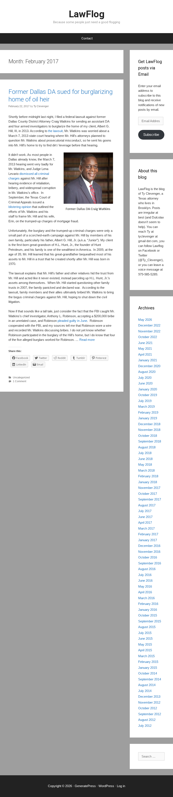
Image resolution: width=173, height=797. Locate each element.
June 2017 (145, 517)
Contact (87, 38)
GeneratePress (85, 786)
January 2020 (147, 389)
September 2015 (149, 621)
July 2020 (144, 377)
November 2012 (149, 702)
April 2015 (145, 650)
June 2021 (145, 343)
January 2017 (147, 540)
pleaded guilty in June (72, 320)
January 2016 (147, 609)
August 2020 (146, 372)
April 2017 (145, 522)
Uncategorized (21, 377)
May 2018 (145, 464)
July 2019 (144, 401)
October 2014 (147, 673)
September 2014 (149, 679)
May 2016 (145, 586)
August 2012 (146, 719)
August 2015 (146, 627)
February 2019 (148, 412)
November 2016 (149, 551)
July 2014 (144, 691)
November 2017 (149, 488)
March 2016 (146, 598)
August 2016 (146, 569)
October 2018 (147, 435)
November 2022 (149, 331)
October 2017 (147, 493)
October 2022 (147, 337)
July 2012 (144, 725)
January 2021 (147, 360)
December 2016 (149, 546)
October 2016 (147, 557)
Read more (87, 339)
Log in (121, 786)
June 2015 (145, 638)
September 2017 (149, 499)
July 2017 (144, 511)
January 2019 (147, 418)
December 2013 (149, 696)
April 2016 (145, 592)
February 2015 (148, 661)
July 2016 (144, 575)
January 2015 (147, 667)
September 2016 (149, 563)
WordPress (106, 786)
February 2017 (148, 534)
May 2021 (145, 348)
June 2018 (145, 459)
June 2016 (145, 580)
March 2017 (146, 528)
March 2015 (146, 656)
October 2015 (147, 615)
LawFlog (86, 14)
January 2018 (147, 482)
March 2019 (146, 406)
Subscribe (151, 135)
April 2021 (145, 354)
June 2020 (145, 383)
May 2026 (145, 319)
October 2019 (147, 395)
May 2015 (145, 644)
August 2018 (146, 447)
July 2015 (144, 633)
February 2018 (148, 476)
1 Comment (19, 381)
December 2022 (149, 325)
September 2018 (149, 441)
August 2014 (146, 685)
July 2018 (144, 453)
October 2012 (147, 708)
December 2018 (149, 424)
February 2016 (148, 604)
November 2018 (149, 430)
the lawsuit (55, 131)
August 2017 (146, 505)
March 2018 (146, 470)
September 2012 (149, 714)
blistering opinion (19, 207)
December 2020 (149, 366)
